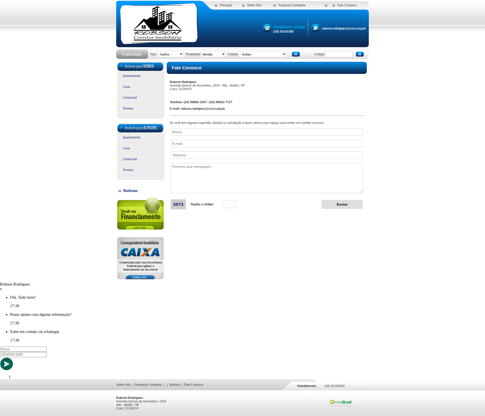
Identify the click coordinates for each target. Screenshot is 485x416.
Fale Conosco (347, 5)
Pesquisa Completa (291, 5)
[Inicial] (157, 41)
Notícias (174, 384)
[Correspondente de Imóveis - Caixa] (140, 278)
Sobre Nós (254, 5)
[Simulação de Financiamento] (140, 232)
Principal (226, 5)
